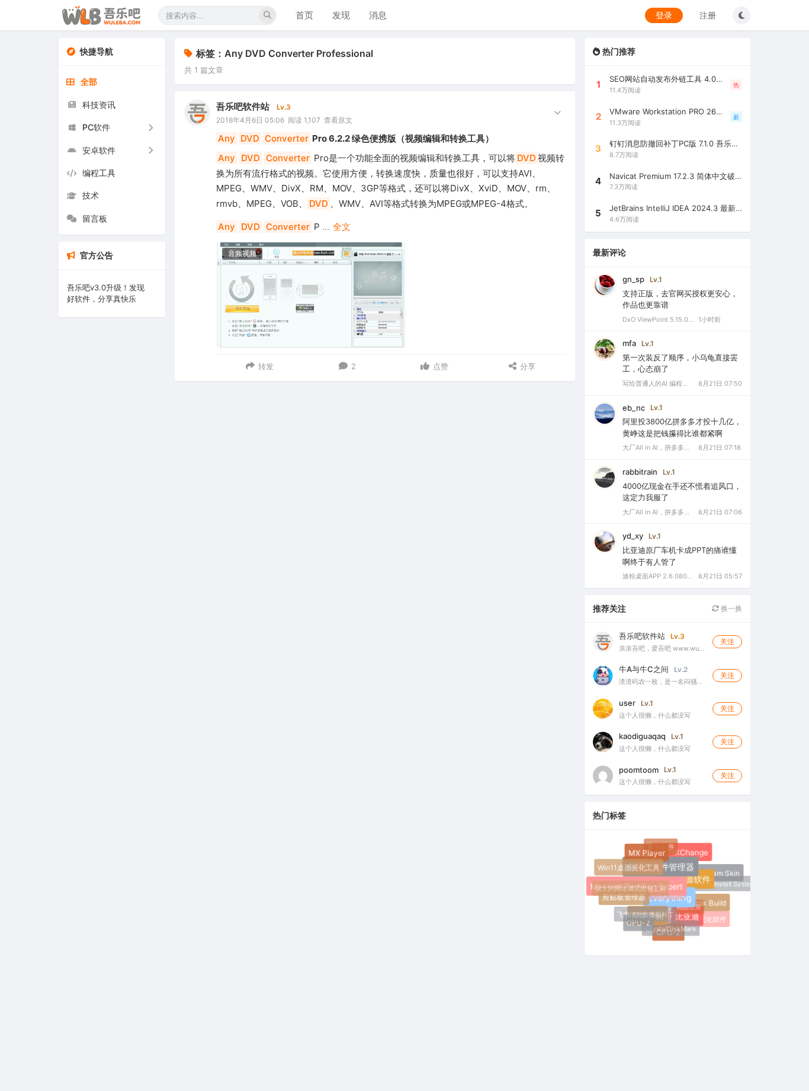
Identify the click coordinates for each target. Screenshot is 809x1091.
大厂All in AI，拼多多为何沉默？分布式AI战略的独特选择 (658, 447)
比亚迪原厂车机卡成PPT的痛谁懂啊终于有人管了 (679, 556)
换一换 (730, 608)
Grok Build (709, 904)
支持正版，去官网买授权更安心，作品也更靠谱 (680, 299)
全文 (342, 226)
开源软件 (697, 883)
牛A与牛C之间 (644, 669)
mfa (629, 343)
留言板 (94, 218)
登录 (664, 15)
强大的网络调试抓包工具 (628, 886)
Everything (673, 902)
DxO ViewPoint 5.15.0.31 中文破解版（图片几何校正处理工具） (658, 319)
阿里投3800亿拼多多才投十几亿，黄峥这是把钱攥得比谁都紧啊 (681, 427)
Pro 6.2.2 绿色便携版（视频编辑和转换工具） (356, 138)
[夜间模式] (741, 15)
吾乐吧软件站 (242, 106)
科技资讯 (98, 105)
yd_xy (632, 535)
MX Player (648, 854)
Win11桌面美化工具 (628, 867)
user (627, 703)
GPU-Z (638, 923)
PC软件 (96, 127)
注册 (707, 15)
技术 (90, 195)
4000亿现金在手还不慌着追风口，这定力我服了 (681, 492)
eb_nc (633, 407)
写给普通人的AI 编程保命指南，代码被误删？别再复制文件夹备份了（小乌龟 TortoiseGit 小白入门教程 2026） (658, 383)
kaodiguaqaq (642, 736)
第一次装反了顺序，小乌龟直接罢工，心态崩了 (680, 363)
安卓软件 (98, 150)
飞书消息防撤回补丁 (642, 912)
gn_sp (633, 279)
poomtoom (639, 770)
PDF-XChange (683, 855)
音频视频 (242, 253)
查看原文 (338, 120)
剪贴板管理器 (624, 898)
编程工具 (98, 173)
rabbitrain (639, 471)
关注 (727, 641)
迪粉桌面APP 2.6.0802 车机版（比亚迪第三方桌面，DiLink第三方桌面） (658, 576)
